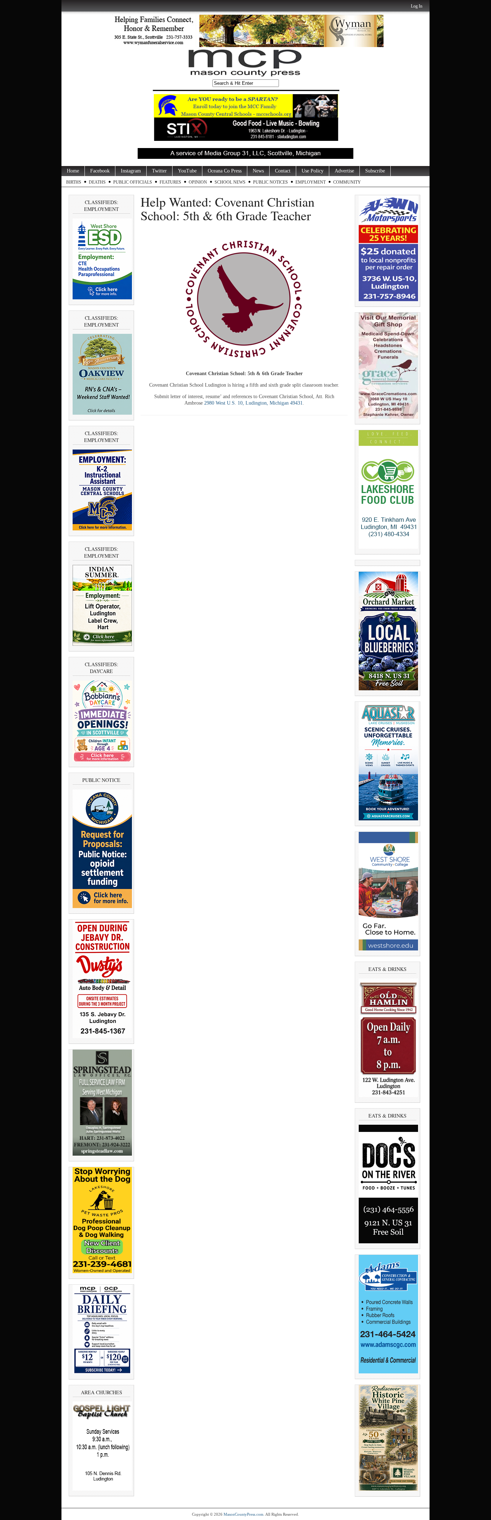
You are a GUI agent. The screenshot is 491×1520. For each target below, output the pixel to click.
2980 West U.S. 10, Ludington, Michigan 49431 (253, 403)
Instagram (131, 171)
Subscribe (375, 171)
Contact (282, 171)
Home (73, 171)
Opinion (198, 182)
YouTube (187, 171)
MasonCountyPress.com (243, 1514)
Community (347, 182)
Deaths (97, 182)
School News (230, 182)
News (258, 171)
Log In (416, 6)
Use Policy (312, 171)
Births (73, 182)
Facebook (100, 171)
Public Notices (270, 182)
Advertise (344, 171)
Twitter (159, 171)
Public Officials (132, 182)
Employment (310, 182)
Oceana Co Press (225, 171)
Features (170, 182)
